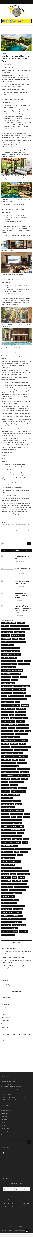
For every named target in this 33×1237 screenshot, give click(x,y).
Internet (19, 753)
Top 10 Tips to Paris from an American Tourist (22, 596)
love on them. (24, 772)
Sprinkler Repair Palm (8, 864)
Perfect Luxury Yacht (16, 813)
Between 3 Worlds (6, 1230)
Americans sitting (19, 632)
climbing (16, 676)
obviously (18, 804)
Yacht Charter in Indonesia (9, 928)
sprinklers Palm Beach (22, 871)
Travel (3, 53)
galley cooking (14, 718)
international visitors (8, 753)
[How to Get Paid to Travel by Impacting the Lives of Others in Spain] (7, 606)
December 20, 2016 (20, 600)
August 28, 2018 (19, 615)
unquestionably (17, 893)
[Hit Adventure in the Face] (7, 556)
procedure (5, 823)
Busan (20, 660)
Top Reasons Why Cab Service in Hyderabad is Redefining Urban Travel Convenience (14, 1098)
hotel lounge (6, 737)
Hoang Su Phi (19, 731)
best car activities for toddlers (10, 648)
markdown (13, 785)
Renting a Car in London (9, 832)
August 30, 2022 (6, 64)
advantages (25, 625)
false (4, 711)
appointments (6, 638)
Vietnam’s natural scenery (9, 903)
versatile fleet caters (8, 896)
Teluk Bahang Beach (24, 874)
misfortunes (6, 791)
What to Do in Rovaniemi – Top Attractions (14, 918)
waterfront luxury (17, 915)
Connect (14, 680)
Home (3, 983)
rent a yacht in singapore (17, 829)
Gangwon (24, 718)
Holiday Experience (8, 734)
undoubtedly (6, 893)
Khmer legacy (6, 759)
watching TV (6, 915)
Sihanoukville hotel (7, 842)
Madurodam (6, 778)
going (4, 727)
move (23, 791)
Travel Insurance (7, 883)
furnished (5, 718)
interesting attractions (21, 750)
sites (4, 852)
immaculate (24, 740)
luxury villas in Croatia (23, 775)
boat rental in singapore (9, 660)
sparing (20, 855)
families (11, 711)
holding (28, 731)
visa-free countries (7, 912)
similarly (18, 842)
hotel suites (16, 737)
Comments (16, 550)
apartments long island (18, 635)
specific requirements (8, 858)
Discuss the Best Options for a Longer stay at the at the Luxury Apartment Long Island (15, 1085)
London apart (14, 772)
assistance (5, 641)
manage (5, 782)
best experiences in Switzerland (11, 654)
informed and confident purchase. (20, 746)
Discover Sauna (7, 692)
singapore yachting (24, 848)
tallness (13, 874)
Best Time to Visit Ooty (8, 948)
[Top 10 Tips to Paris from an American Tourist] (7, 593)
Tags (26, 550)
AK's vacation (15, 629)
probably (19, 820)
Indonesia (22, 743)
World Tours (5, 1027)
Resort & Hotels (6, 1017)
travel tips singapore (20, 883)
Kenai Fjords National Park (19, 756)
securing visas (16, 839)
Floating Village (20, 715)
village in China (6, 909)
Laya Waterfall (6, 766)
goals (26, 724)
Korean (22, 759)
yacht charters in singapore (10, 931)
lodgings (5, 772)
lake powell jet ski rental (9, 762)
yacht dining (23, 931)
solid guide (24, 852)
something (5, 855)
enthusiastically (22, 699)
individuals (14, 743)
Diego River (22, 689)
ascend (22, 638)
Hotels (3, 1011)
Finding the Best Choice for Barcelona (12, 957)
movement (5, 794)
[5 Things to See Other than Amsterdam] (7, 581)
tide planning (6, 877)
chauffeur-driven (7, 673)
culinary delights (25, 686)
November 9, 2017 (20, 561)
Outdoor (4, 1014)
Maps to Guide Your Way (16, 782)
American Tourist (7, 632)
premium (26, 817)
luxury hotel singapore (8, 775)
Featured (4, 1007)
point (19, 817)
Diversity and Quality (19, 692)
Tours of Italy (16, 880)
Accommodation (6, 997)
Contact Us (4, 980)
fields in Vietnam (20, 711)
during (27, 696)
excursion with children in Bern (11, 705)
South (13, 855)
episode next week (7, 702)
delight (13, 689)
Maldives (24, 778)
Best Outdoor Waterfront (9, 657)
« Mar (3, 1212)
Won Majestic (6, 925)
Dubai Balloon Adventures (16, 696)
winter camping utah (15, 922)
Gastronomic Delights (8, 721)
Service (26, 839)
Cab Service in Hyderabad (9, 664)
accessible (21, 622)
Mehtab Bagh (22, 788)
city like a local (6, 676)
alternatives (25, 629)
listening (16, 766)
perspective (6, 817)
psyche (13, 823)
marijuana (5, 785)
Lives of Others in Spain (9, 769)
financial (5, 715)
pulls (20, 823)
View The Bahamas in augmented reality (13, 906)
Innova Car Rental (7, 750)
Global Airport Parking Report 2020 (12, 724)
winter (4, 922)
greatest (11, 727)
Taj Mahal (5, 874)
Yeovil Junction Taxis (8, 934)
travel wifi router (7, 887)
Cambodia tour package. (9, 667)
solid (16, 852)
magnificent (15, 778)
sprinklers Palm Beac (8, 871)
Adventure (5, 629)
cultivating (5, 689)
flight (11, 715)
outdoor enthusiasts (8, 807)
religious (5, 829)
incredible (5, 743)
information (6, 746)
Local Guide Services (23, 769)
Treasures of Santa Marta (21, 887)
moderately (15, 791)
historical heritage (7, 731)
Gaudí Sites (20, 721)
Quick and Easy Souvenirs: (9, 826)
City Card (17, 673)
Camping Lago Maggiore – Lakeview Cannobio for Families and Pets (15, 1093)
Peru (13, 817)
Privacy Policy (5, 985)
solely (10, 852)
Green (18, 727)
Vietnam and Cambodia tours (10, 899)
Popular (6, 550)
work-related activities (19, 925)
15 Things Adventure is (9, 622)
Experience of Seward (8, 708)
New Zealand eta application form (11, 801)
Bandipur (14, 641)
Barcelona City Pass (8, 645)
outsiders (5, 813)
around (15, 638)
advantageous (14, 625)
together (21, 877)
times (14, 877)
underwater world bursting (17, 890)
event (17, 702)
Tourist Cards (6, 880)
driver (4, 696)
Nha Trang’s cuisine (8, 804)
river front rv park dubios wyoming (11, 836)
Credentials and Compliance (10, 686)
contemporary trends (8, 683)
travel (24, 880)
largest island (22, 762)
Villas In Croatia (18, 909)
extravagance (21, 708)
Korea (14, 759)
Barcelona (22, 641)
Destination (5, 1004)
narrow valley (15, 794)
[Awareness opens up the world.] (7, 569)
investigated (6, 756)
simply (25, 842)
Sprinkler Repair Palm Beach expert (12, 867)
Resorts (21, 832)
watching (18, 912)
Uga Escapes (25, 150)
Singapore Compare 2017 (9, 848)
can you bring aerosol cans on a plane (12, 670)
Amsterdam (6, 635)
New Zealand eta (7, 797)
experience (25, 705)
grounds (26, 727)
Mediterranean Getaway (9, 788)
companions (6, 680)
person (27, 813)
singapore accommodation (9, 845)
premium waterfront (8, 820)
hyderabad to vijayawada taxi (10, 740)
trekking (5, 890)
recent (21, 826)
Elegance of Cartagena (8, 699)
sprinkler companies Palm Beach (11, 861)
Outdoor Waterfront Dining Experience (13, 810)
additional (5, 625)
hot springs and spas (21, 734)
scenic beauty (6, 839)
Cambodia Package (24, 664)
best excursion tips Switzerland (11, 651)
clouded (23, 676)
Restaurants (5, 1020)
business (27, 660)
